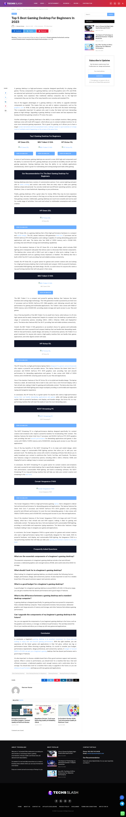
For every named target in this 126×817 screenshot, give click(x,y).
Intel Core (59, 235)
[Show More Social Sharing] (50, 31)
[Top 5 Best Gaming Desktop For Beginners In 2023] (45, 62)
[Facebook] (5, 93)
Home (36, 3)
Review (76, 3)
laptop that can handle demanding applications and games (34, 397)
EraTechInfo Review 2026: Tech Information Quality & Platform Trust (67, 720)
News (42, 3)
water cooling (24, 184)
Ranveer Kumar (20, 26)
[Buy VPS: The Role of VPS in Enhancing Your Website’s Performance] (89, 47)
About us (27, 806)
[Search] (122, 3)
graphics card (18, 107)
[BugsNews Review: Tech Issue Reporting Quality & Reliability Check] (45, 710)
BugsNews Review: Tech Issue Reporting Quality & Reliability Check (45, 720)
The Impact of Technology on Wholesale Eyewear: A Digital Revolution (104, 36)
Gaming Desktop (53, 673)
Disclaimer (75, 806)
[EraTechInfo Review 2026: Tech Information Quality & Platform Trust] (68, 710)
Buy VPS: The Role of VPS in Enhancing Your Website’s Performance (104, 46)
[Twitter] (5, 97)
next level (28, 474)
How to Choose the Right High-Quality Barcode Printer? (105, 27)
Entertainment (53, 3)
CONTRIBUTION (87, 3)
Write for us (103, 806)
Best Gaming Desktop (18, 673)
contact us (36, 806)
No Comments (39, 26)
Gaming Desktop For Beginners (68, 673)
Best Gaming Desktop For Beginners (36, 673)
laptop (56, 504)
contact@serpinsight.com (95, 753)
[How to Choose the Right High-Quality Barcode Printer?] (89, 28)
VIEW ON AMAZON (22, 153)
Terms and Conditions (89, 806)
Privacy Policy (100, 82)
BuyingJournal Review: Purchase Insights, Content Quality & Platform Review (21, 720)
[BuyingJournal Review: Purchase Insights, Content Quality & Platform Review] (22, 710)
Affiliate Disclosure (50, 806)
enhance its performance (22, 668)
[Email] (5, 110)
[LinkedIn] (5, 101)
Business (66, 3)
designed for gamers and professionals (63, 366)
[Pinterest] (5, 106)
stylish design (21, 235)
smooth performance (38, 438)
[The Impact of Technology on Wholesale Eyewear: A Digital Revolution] (89, 37)
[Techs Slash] (13, 3)
